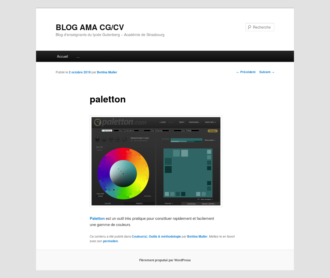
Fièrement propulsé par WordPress (165, 260)
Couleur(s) (139, 236)
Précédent (245, 72)
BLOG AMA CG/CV (90, 26)
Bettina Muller (107, 72)
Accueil (62, 56)
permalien (110, 241)
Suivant (266, 72)
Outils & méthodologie (165, 236)
